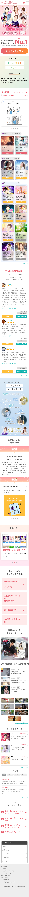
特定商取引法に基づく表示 (8, 871)
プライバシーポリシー (7, 873)
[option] (14, 113)
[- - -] (27, 2)
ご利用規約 (4, 866)
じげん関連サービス (8, 882)
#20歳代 (14, 308)
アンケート (24, 774)
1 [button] (12, 129)
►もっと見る (24, 767)
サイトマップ (5, 877)
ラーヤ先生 (9, 321)
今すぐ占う (7, 153)
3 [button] (15, 129)
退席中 (20, 239)
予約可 (7, 177)
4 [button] (17, 129)
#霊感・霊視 (4, 308)
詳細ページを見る (21, 316)
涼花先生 (8, 348)
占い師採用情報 (5, 879)
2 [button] (14, 129)
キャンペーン (17, 774)
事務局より (10, 774)
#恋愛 (10, 308)
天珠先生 (8, 284)
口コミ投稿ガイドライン (7, 875)
